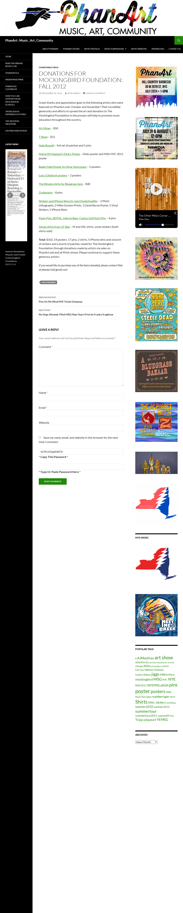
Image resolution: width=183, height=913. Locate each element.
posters (158, 691)
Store (8, 56)
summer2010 (144, 707)
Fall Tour (139, 669)
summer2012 (162, 706)
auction (153, 662)
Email (43, 407)
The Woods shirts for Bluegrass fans (61, 184)
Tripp (139, 720)
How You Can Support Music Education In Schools (13, 100)
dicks (147, 666)
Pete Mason (73, 93)
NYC (165, 679)
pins (173, 685)
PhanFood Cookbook (11, 87)
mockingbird (49, 282)
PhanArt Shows (71, 49)
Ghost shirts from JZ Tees (54, 226)
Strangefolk (12, 73)
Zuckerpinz (46, 192)
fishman (159, 669)
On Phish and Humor (16, 131)
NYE (171, 679)
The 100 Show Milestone (12, 122)
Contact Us (175, 49)
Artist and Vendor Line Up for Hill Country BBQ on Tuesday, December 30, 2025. (15, 183)
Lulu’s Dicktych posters (53, 175)
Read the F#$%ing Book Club (14, 64)
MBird (164, 674)
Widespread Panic (14, 79)
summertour (146, 711)
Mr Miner (45, 128)
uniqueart (149, 720)
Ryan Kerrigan (143, 696)
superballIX (163, 715)
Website (44, 422)
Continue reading (16, 216)
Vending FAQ (157, 49)
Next (22, 195)
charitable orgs (48, 67)
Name (43, 392)
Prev (10, 195)
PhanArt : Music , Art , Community (29, 40)
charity (170, 662)
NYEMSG (153, 685)
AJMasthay (145, 658)
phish (165, 685)
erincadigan (156, 666)
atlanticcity (142, 662)
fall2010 (165, 666)
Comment (46, 346)
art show (164, 657)
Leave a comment (95, 93)
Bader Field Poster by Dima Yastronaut (62, 166)
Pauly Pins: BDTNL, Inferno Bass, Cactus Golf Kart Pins (72, 218)
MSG (157, 679)
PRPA (169, 692)
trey (172, 715)
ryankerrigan (160, 696)
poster (142, 691)
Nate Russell (46, 145)
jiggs (155, 674)
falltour (149, 669)
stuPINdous (171, 703)
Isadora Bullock (143, 674)
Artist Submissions (114, 49)
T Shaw (43, 136)
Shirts (141, 702)
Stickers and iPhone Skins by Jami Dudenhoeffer (68, 201)
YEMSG (162, 719)
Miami (171, 674)
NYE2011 (141, 685)
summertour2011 (146, 715)
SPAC (151, 702)
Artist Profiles (92, 49)
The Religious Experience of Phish (15, 113)
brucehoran (162, 662)
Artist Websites (139, 49)
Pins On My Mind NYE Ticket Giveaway (60, 299)
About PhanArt (50, 49)
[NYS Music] (156, 564)
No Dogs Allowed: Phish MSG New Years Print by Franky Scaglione (76, 312)
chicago (139, 666)
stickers (161, 702)
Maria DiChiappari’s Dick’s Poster (59, 154)
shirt (172, 696)
